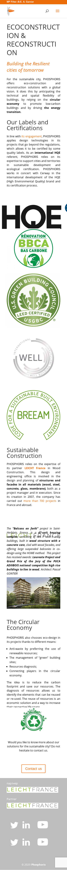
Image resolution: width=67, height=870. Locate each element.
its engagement (31, 136)
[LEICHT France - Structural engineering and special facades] (32, 807)
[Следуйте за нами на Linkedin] (27, 844)
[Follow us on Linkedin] (27, 827)
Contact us (33, 769)
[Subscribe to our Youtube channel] (42, 827)
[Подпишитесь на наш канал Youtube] (42, 844)
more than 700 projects (40, 501)
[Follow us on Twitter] (14, 827)
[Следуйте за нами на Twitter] (14, 844)
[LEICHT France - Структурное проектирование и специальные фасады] (32, 792)
